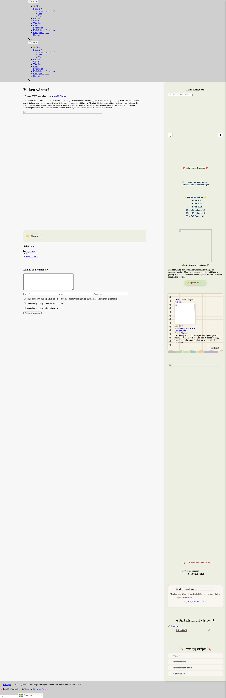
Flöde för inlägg (179, 662)
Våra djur (37, 23)
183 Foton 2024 (195, 204)
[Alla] (171, 352)
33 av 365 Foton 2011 (195, 216)
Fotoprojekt (38, 28)
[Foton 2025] (195, 188)
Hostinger (7, 684)
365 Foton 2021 (195, 207)
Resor (35, 25)
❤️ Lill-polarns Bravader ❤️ (195, 168)
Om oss (36, 35)
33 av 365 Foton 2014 (195, 213)
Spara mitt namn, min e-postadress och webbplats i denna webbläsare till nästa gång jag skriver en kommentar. (72, 299)
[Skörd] (200, 352)
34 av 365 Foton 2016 (195, 210)
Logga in (176, 656)
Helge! (28, 254)
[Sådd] (178, 352)
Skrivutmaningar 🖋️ (46, 11)
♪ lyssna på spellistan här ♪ (195, 601)
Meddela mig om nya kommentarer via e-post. (45, 303)
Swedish (28, 695)
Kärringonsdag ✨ (41, 33)
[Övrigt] (214, 352)
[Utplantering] (193, 352)
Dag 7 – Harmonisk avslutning (195, 562)
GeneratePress (40, 689)
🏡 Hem (36, 6)
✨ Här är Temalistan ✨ (195, 197)
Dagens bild (30, 251)
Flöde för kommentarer (182, 668)
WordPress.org (179, 674)
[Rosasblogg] (195, 626)
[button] (30, 40)
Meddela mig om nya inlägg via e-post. (43, 308)
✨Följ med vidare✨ (195, 283)
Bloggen (36, 9)
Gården (36, 21)
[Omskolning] (186, 352)
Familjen (36, 18)
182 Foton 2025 (195, 200)
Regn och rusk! (32, 257)
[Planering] (207, 352)
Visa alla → (179, 302)
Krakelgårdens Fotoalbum (44, 30)
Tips (40, 16)
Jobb (40, 14)
